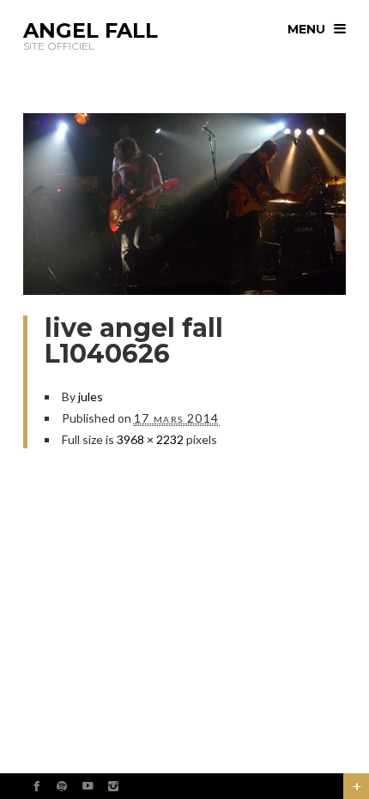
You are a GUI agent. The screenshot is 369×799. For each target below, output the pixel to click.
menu (306, 29)
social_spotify (62, 786)
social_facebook (36, 786)
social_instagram (113, 786)
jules (90, 396)
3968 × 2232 (150, 439)
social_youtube (87, 786)
